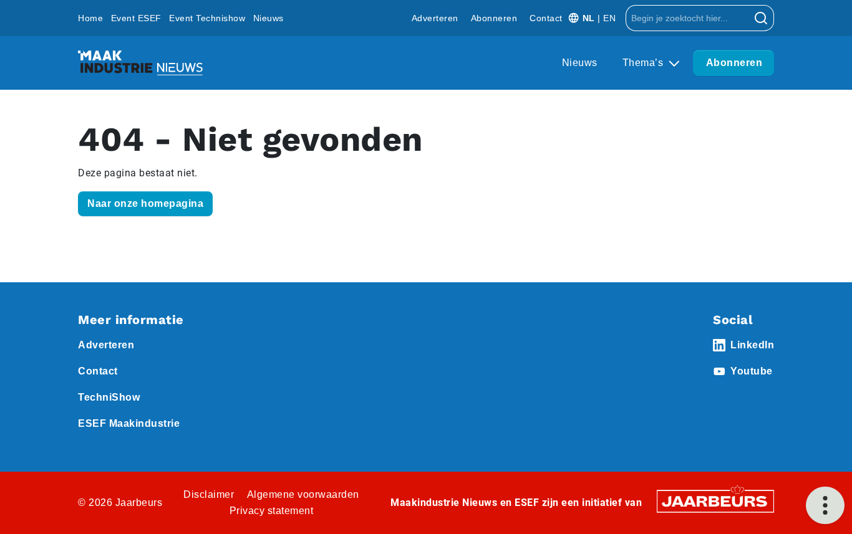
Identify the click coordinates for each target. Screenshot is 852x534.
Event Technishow (207, 18)
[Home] (140, 63)
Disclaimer (208, 494)
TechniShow (109, 397)
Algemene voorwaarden (303, 494)
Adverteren (435, 18)
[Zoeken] (761, 18)
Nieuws (268, 18)
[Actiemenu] (825, 505)
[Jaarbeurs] (715, 501)
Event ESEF (136, 18)
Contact (546, 18)
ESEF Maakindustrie (129, 423)
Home (90, 18)
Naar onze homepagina (145, 203)
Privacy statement (272, 510)
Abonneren (494, 18)
